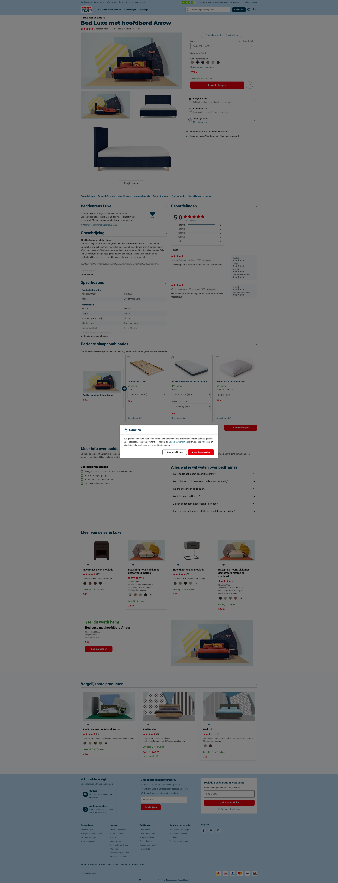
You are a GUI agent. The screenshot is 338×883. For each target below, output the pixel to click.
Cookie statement (177, 442)
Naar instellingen (174, 452)
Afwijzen (206, 442)
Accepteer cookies (201, 452)
